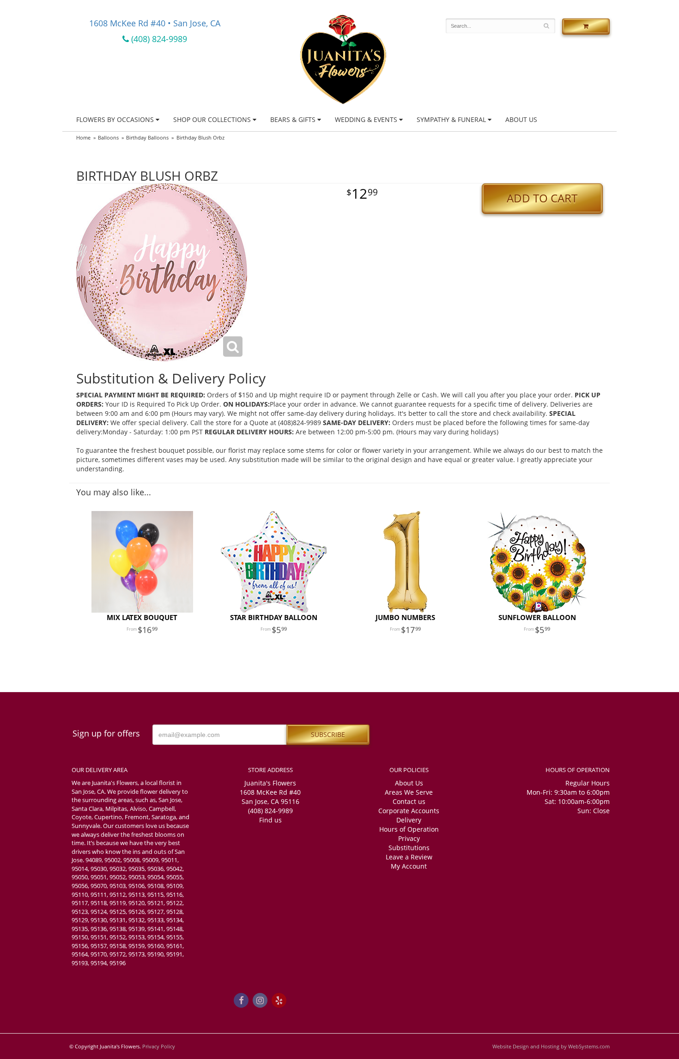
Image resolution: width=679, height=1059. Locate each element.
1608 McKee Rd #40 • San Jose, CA (154, 23)
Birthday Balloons (147, 137)
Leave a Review (409, 856)
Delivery (408, 820)
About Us (521, 119)
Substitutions (409, 847)
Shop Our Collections (212, 119)
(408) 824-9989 (158, 38)
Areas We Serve (409, 792)
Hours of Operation (409, 829)
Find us (270, 820)
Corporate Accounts (408, 810)
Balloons (108, 137)
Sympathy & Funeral (451, 119)
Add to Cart (542, 198)
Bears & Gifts (292, 119)
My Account (409, 866)
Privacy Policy (158, 1046)
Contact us (409, 801)
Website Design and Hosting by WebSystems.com (551, 1046)
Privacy (409, 838)
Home (83, 137)
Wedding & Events (366, 119)
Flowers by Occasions (115, 119)
